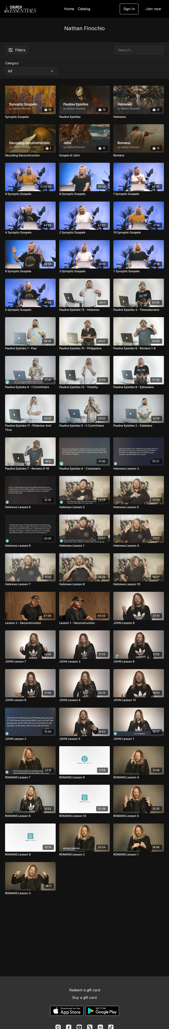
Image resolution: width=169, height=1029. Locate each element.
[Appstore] (67, 1011)
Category (12, 63)
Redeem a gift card (84, 990)
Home (69, 9)
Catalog (84, 9)
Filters (20, 50)
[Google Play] (102, 1011)
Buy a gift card (84, 997)
